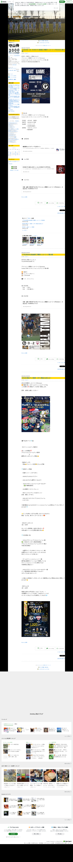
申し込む (60, 833)
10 (10, 152)
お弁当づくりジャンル (8, 723)
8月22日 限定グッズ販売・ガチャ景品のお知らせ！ (32, 223)
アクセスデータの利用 (50, 843)
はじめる (13, 833)
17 (10, 153)
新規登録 (62, 1)
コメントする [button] (51, 203)
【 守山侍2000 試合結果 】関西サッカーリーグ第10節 (33, 220)
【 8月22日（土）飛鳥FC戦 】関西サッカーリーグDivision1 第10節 (14, 94)
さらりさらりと (11, 133)
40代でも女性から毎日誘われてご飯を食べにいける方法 (14, 139)
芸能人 (16, 723)
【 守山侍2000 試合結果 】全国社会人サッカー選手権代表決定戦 (13, 97)
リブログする (61, 203)
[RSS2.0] (14, 168)
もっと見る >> (24, 230)
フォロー (13, 116)
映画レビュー (29, 742)
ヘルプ (70, 843)
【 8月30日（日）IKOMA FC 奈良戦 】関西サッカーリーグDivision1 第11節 (13, 86)
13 (15, 152)
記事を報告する (62, 213)
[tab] (8, 724)
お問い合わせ (35, 843)
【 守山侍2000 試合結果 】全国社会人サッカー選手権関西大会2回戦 (13, 107)
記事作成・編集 (12, 79)
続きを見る (14, 64)
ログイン (69, 1)
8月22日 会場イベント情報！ (13, 92)
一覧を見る (11, 109)
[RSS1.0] (14, 167)
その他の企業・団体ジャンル (13, 70)
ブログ (26, 53)
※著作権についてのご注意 (14, 170)
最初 (44, 45)
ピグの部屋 (17, 53)
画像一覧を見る (11, 111)
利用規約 (41, 843)
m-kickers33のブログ (12, 135)
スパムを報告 (27, 843)
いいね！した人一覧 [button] (61, 206)
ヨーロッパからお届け (8, 742)
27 (15, 154)
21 (17, 153)
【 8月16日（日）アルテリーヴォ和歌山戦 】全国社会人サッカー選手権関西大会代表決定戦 (14, 100)
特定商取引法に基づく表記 (61, 843)
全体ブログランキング (12, 68)
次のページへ (48, 45)
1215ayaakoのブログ (12, 141)
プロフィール (11, 53)
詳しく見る (36, 833)
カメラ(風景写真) (52, 742)
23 (8, 154)
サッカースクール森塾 (12, 137)
